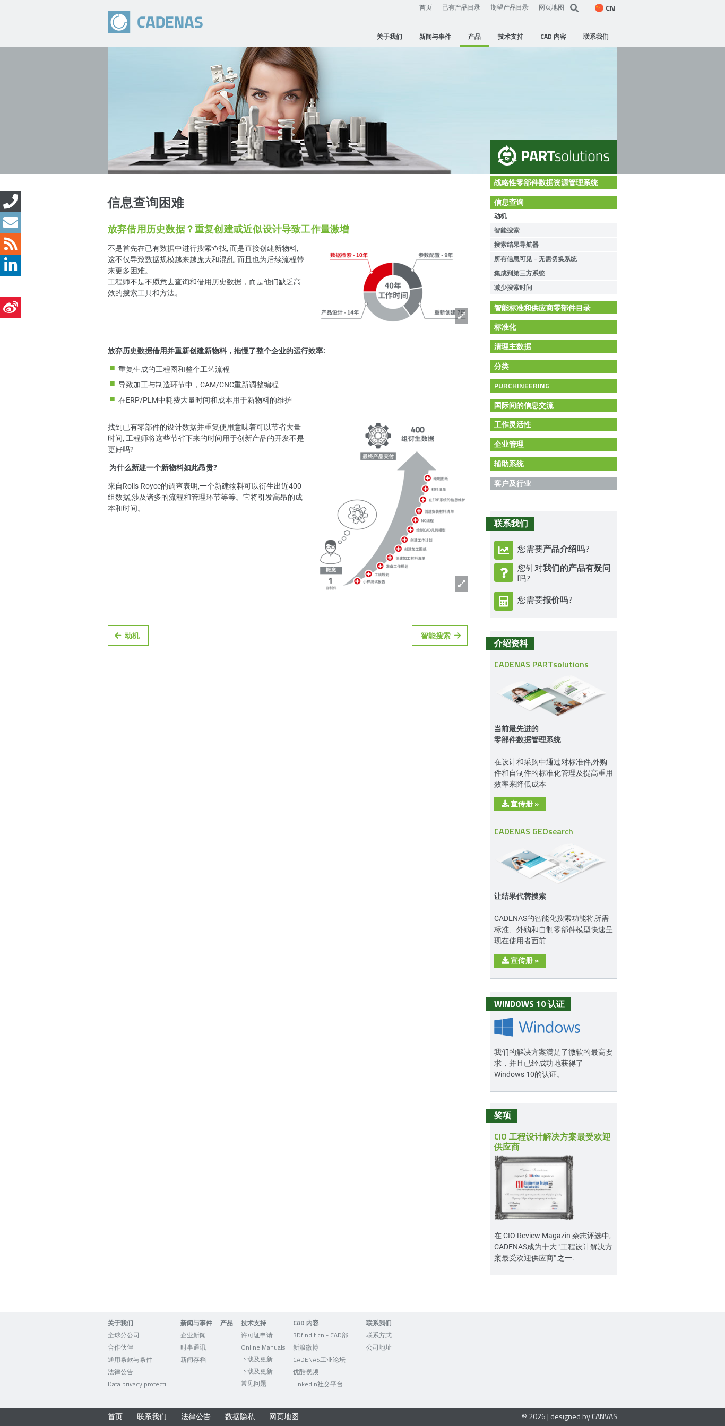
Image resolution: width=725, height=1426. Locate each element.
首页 (425, 7)
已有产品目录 (461, 7)
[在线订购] (10, 201)
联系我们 (152, 1416)
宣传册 (524, 803)
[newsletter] (10, 222)
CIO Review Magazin (537, 1235)
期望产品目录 (509, 7)
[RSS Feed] (10, 244)
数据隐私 (240, 1416)
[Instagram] (10, 286)
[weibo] (10, 307)
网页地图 (551, 7)
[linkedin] (10, 265)
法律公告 (196, 1416)
